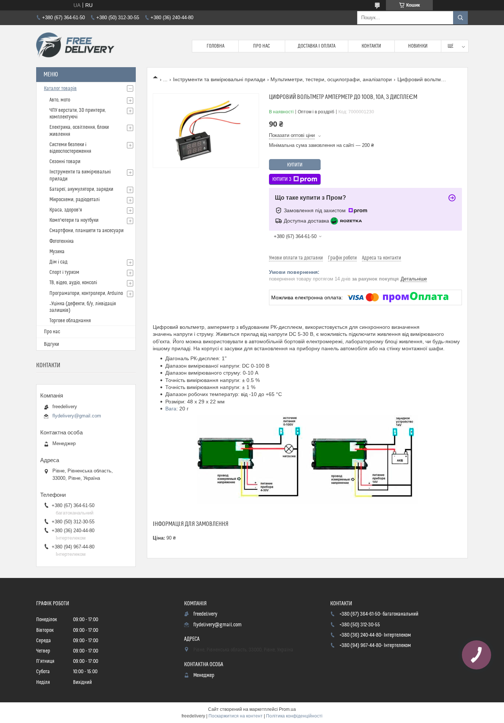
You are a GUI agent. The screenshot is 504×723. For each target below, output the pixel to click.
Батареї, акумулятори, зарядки (81, 189)
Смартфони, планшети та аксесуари (86, 231)
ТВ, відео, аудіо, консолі (73, 283)
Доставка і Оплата (316, 46)
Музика (57, 252)
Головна (215, 46)
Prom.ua (287, 709)
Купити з (281, 179)
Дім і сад (58, 262)
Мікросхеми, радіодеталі (74, 200)
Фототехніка (61, 241)
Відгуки (51, 344)
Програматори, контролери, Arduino (86, 293)
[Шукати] (460, 17)
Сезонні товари (64, 162)
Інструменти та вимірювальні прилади (219, 79)
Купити (295, 165)
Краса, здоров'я (65, 210)
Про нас (261, 46)
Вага (170, 409)
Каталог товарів (60, 89)
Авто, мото (59, 100)
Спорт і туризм (64, 272)
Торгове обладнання (70, 321)
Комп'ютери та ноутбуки (74, 220)
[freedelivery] (75, 46)
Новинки (418, 46)
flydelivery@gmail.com (76, 416)
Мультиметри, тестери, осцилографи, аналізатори (331, 79)
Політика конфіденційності (294, 716)
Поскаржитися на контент (235, 716)
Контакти (371, 46)
